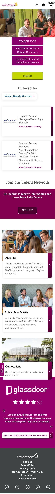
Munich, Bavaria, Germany (18, 96)
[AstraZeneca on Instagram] (7, 487)
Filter (27, 75)
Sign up (27, 210)
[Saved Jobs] (37, 4)
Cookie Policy (27, 465)
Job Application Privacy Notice (28, 472)
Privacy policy (27, 468)
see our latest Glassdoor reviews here (25, 435)
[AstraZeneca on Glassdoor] (48, 487)
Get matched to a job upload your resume (27, 61)
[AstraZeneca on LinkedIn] (27, 487)
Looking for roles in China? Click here (27, 50)
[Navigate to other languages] (43, 4)
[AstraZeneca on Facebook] (17, 487)
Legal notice (27, 475)
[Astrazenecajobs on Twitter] (38, 487)
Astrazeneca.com (27, 479)
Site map (27, 462)
